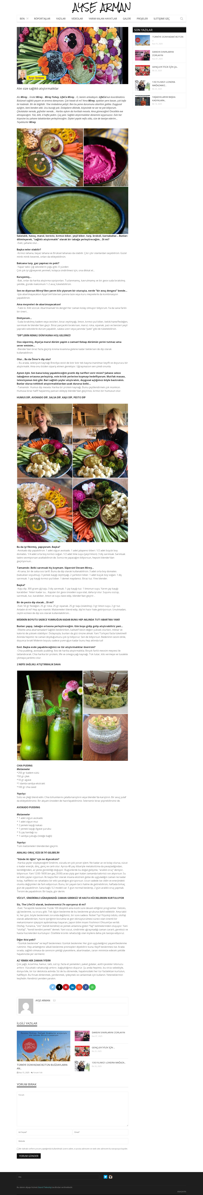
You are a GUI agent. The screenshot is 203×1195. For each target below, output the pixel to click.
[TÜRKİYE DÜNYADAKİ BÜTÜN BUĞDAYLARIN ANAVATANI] (46, 1046)
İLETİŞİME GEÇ (162, 18)
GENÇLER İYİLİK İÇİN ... (103, 1047)
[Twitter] (52, 987)
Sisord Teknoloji (45, 1187)
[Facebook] (85, 987)
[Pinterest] (66, 987)
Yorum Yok (37, 1072)
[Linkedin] (72, 987)
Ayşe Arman (43, 1000)
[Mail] (79, 987)
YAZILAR (61, 18)
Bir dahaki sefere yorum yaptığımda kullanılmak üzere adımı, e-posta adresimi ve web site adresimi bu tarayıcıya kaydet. (73, 1148)
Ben (22, 18)
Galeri (127, 18)
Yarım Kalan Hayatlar (103, 18)
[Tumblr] (59, 987)
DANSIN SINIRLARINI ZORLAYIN (108, 1032)
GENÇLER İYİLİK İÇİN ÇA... (165, 66)
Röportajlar (42, 18)
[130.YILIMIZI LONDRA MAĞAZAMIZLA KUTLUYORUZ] (84, 1066)
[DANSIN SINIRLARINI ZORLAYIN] (84, 1036)
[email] (54, 1000)
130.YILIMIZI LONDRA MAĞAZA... (109, 1062)
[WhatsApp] (92, 987)
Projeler (142, 18)
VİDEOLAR (77, 18)
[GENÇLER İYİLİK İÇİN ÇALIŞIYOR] (84, 1051)
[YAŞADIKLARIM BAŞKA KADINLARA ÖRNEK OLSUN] (145, 100)
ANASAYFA (181, 1191)
